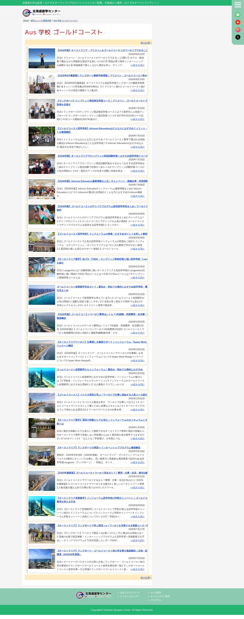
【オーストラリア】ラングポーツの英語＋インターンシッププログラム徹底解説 (98, 447)
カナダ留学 (155, 592)
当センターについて (130, 592)
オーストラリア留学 (160, 596)
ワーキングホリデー (130, 596)
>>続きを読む (137, 65)
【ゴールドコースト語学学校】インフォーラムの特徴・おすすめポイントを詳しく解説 (102, 233)
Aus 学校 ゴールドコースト (65, 20)
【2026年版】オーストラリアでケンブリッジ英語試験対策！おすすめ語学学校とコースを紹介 (106, 156)
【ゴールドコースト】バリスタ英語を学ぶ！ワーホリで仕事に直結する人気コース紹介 (102, 394)
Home (26, 20)
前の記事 (145, 42)
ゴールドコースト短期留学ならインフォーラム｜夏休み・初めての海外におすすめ (100, 369)
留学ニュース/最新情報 (41, 20)
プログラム (155, 600)
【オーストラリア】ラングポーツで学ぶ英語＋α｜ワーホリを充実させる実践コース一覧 (103, 525)
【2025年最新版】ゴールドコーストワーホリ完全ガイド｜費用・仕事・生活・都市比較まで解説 (107, 472)
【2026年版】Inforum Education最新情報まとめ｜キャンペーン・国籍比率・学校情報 (102, 181)
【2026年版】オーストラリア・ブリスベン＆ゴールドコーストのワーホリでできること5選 (104, 50)
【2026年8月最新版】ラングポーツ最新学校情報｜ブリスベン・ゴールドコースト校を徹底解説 (106, 75)
